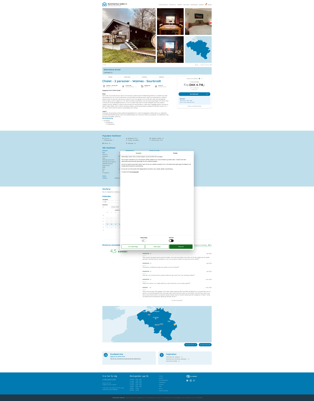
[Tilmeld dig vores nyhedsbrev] (194, 381)
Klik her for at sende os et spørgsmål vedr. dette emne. (125, 358)
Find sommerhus (163, 4)
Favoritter (206, 3)
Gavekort (201, 4)
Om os (160, 388)
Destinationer (194, 4)
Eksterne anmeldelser (192, 78)
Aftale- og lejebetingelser (194, 106)
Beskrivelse (127, 77)
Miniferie (179, 4)
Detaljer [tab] (175, 153)
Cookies (161, 376)
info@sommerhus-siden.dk (109, 384)
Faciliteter (144, 77)
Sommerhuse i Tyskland (173, 357)
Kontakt (161, 378)
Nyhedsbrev (162, 382)
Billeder (110, 77)
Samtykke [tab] (138, 153)
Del (197, 65)
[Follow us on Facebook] (187, 381)
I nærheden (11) (108, 72)
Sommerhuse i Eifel (171, 361)
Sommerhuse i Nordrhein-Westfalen (176, 359)
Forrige (103, 207)
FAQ (160, 386)
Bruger (210, 4)
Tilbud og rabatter (163, 390)
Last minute (186, 4)
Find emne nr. (172, 4)
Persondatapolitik (163, 380)
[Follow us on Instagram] (191, 381)
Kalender (161, 77)
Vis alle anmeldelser (177, 300)
